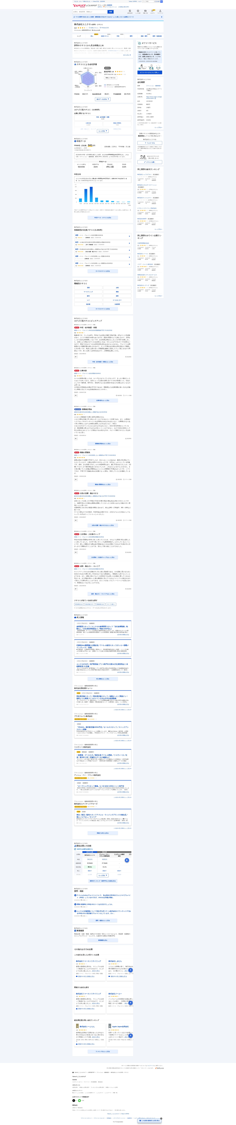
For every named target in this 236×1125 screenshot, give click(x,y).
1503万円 (154, 180)
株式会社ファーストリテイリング (88, 961)
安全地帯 (157, 1)
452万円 (153, 291)
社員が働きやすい (89, 604)
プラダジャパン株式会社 (83, 716)
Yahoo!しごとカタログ (80, 1072)
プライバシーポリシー (86, 1118)
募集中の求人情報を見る (86, 976)
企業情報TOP (91, 1072)
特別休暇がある (79, 604)
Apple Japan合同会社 (120, 1026)
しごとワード (108, 1092)
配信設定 (100, 1082)
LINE (83, 1100)
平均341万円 (105, 28)
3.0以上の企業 (96, 30)
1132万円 (154, 192)
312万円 (153, 259)
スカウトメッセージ (77, 1082)
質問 (131, 36)
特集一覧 (145, 13)
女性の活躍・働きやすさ (89, 493)
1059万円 (154, 203)
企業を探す (130, 13)
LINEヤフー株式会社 (77, 1107)
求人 (94, 35)
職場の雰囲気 (85, 452)
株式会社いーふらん (87, 1026)
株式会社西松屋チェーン (83, 688)
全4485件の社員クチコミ (114, 50)
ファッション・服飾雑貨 (153, 85)
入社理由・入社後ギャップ (90, 534)
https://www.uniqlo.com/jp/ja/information (154, 97)
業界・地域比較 (157, 36)
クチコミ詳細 (128, 395)
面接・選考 (145, 35)
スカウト (152, 13)
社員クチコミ (106, 35)
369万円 (153, 270)
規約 (109, 1118)
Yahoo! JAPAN (133, 1)
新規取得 (109, 5)
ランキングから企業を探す (97, 1087)
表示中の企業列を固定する (85, 849)
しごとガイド (100, 1092)
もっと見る (158, 127)
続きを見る (126, 55)
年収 (120, 35)
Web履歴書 (94, 1082)
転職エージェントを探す (112, 1087)
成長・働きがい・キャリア (90, 566)
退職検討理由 (87, 409)
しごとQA (138, 13)
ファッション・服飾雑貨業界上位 (82, 30)
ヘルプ (139, 1)
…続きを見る (95, 971)
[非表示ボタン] (161, 1119)
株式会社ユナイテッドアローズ (85, 804)
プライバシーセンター (99, 1118)
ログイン (100, 7)
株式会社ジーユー (115, 994)
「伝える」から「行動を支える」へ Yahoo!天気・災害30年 (89, 1)
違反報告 (129, 356)
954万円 (153, 224)
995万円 (153, 213)
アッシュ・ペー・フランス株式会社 (87, 775)
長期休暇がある (100, 604)
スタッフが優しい (111, 604)
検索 (161, 1)
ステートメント (119, 1118)
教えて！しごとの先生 (77, 1092)
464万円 (153, 280)
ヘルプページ (150, 1065)
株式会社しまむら (115, 961)
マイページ (160, 13)
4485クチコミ (94, 28)
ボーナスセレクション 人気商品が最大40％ (117, 7)
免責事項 (129, 1118)
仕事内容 (83, 371)
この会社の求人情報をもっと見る (121, 709)
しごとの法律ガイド (90, 1092)
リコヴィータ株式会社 (82, 747)
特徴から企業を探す (84, 1087)
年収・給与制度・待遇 (88, 327)
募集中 (90, 871)
